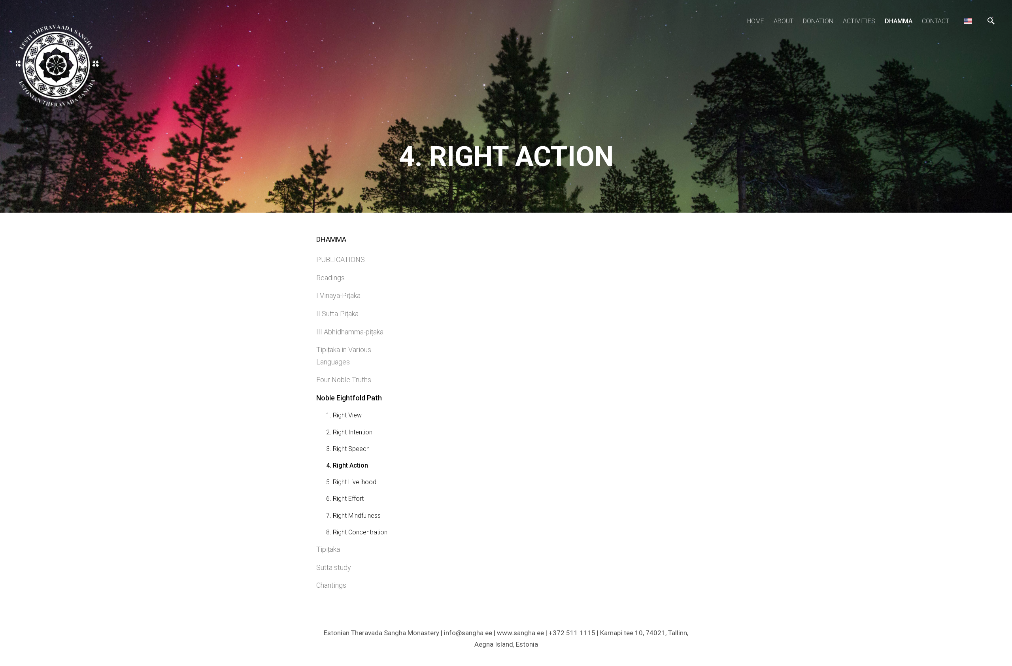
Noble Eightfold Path (349, 398)
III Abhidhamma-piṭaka (349, 332)
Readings (330, 278)
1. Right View (344, 415)
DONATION (818, 21)
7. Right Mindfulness (353, 515)
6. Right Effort (345, 498)
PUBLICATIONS (340, 259)
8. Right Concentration (356, 532)
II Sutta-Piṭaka (337, 313)
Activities (859, 21)
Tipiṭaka (328, 549)
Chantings (331, 585)
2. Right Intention (349, 432)
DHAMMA (898, 21)
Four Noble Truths (343, 379)
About (783, 21)
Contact (935, 21)
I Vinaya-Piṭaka (338, 295)
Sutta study (333, 567)
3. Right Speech (348, 449)
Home (755, 21)
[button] (968, 21)
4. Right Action (347, 465)
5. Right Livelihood (351, 482)
